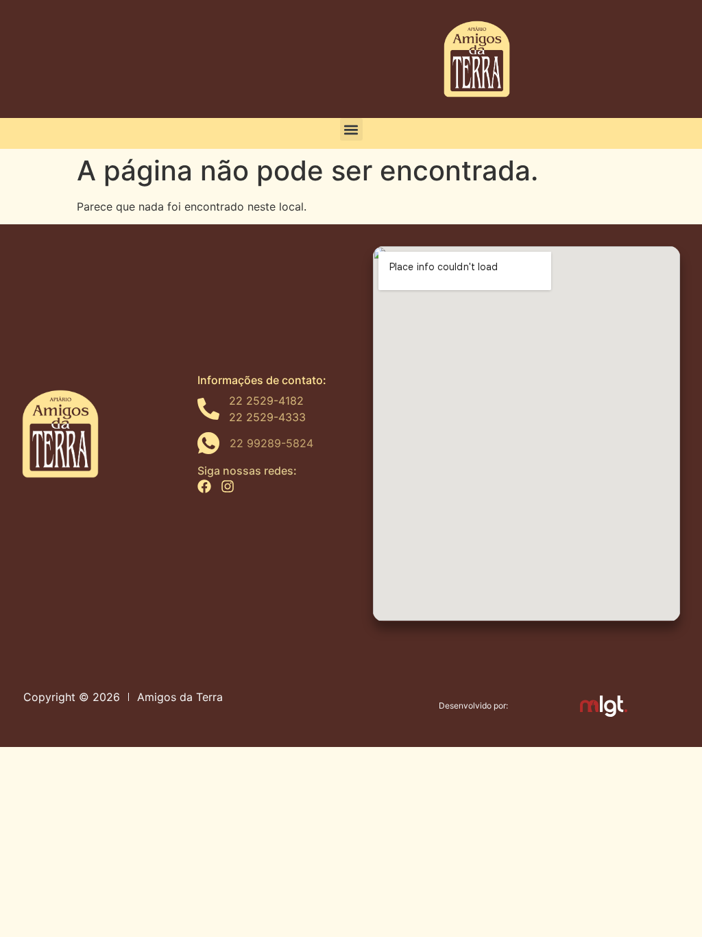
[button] (351, 129)
